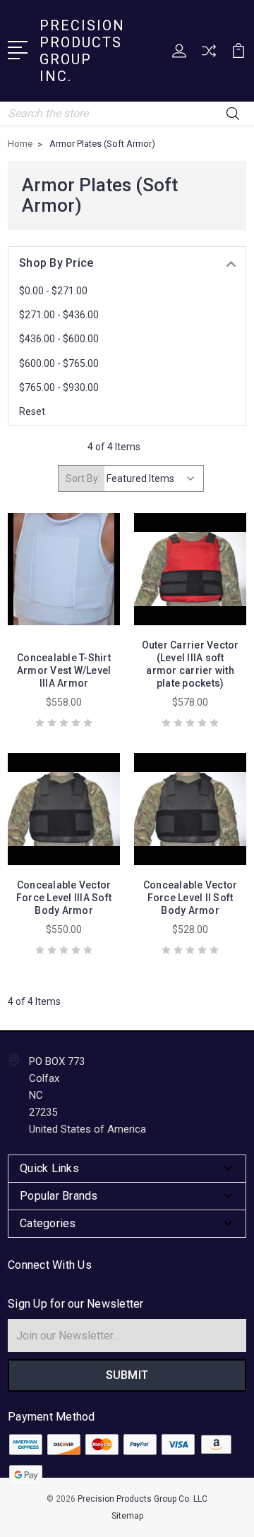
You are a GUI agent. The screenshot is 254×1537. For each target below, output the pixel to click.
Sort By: (83, 478)
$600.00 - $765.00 (59, 363)
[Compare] (209, 55)
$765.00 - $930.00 (59, 387)
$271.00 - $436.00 (59, 314)
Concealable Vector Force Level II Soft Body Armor (190, 897)
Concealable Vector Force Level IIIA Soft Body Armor (63, 897)
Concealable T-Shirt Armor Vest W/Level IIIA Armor (64, 670)
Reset (32, 411)
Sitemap (127, 1516)
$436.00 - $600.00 (59, 338)
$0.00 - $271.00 (53, 290)
